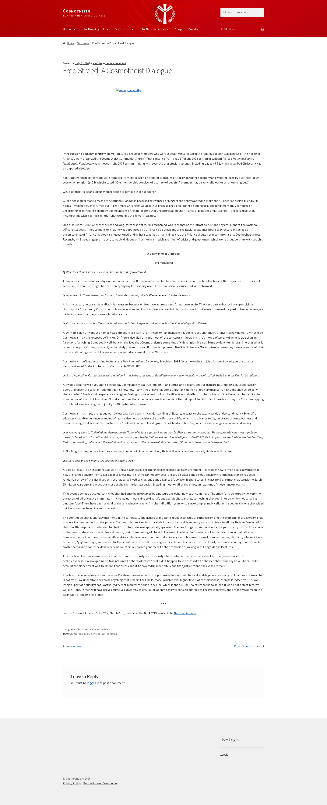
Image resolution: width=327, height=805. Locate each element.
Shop (178, 29)
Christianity (83, 43)
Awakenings (75, 646)
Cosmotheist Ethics (247, 646)
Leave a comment (115, 63)
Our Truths (122, 29)
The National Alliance (154, 29)
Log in (224, 754)
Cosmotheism (76, 11)
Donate (193, 29)
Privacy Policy (72, 783)
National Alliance (185, 613)
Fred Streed (93, 634)
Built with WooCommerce (100, 783)
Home (67, 29)
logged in (93, 683)
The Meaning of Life (95, 29)
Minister (97, 63)
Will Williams (109, 634)
